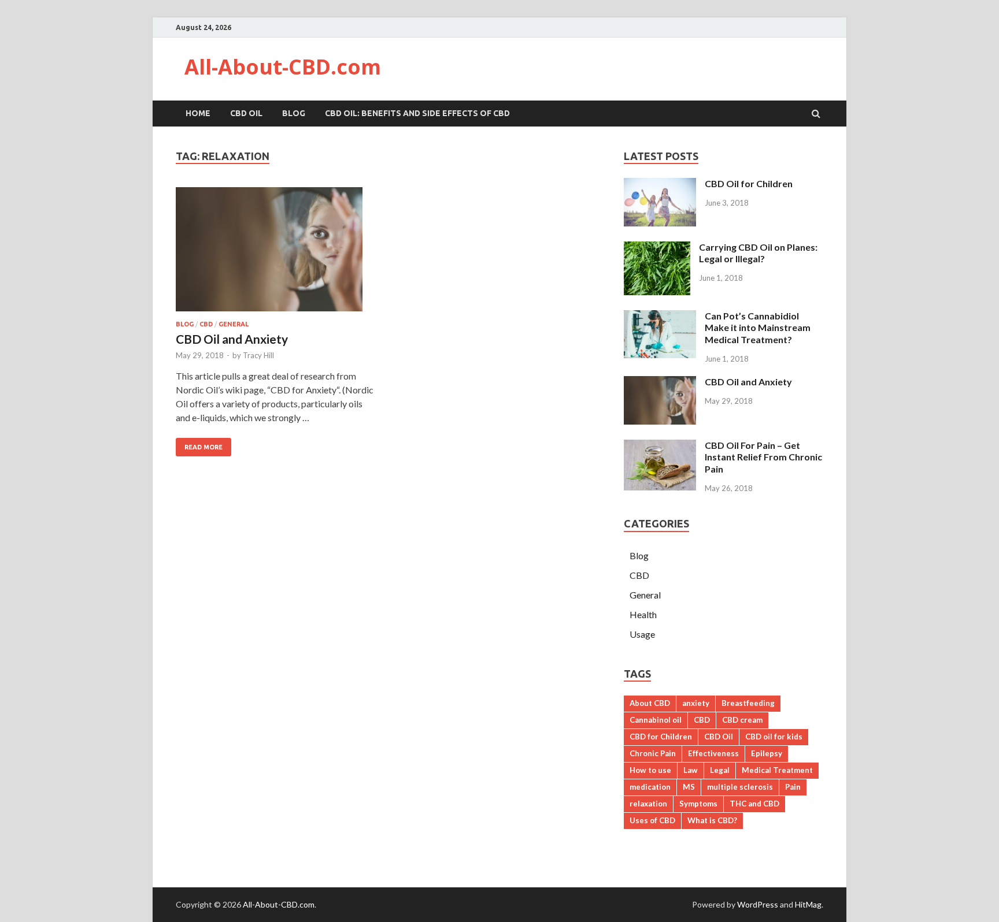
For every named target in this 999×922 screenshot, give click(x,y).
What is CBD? (712, 820)
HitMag (808, 904)
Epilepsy (766, 753)
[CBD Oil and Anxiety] (276, 254)
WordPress (757, 904)
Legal (720, 770)
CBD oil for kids (773, 736)
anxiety (695, 703)
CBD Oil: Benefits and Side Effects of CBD (417, 113)
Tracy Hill (258, 355)
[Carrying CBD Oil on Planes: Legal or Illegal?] (657, 291)
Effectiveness (713, 753)
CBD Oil (246, 113)
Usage (642, 634)
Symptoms (698, 803)
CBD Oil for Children (749, 183)
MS (689, 786)
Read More (203, 447)
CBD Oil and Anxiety (232, 339)
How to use (650, 770)
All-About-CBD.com (282, 67)
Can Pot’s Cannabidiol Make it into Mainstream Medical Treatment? (758, 327)
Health (643, 614)
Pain (793, 786)
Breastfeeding (748, 703)
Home (198, 113)
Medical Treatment (777, 770)
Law (690, 770)
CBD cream (742, 719)
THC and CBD (754, 803)
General (234, 324)
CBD (206, 324)
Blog (293, 113)
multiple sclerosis (740, 786)
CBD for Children (661, 736)
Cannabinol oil (656, 719)
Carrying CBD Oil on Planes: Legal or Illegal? (758, 253)
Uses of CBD (652, 820)
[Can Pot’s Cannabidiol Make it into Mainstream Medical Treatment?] (660, 354)
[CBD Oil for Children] (660, 222)
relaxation (648, 803)
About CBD (650, 703)
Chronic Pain (653, 753)
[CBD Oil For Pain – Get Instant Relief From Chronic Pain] (660, 486)
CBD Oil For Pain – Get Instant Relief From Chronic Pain (763, 457)
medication (650, 786)
